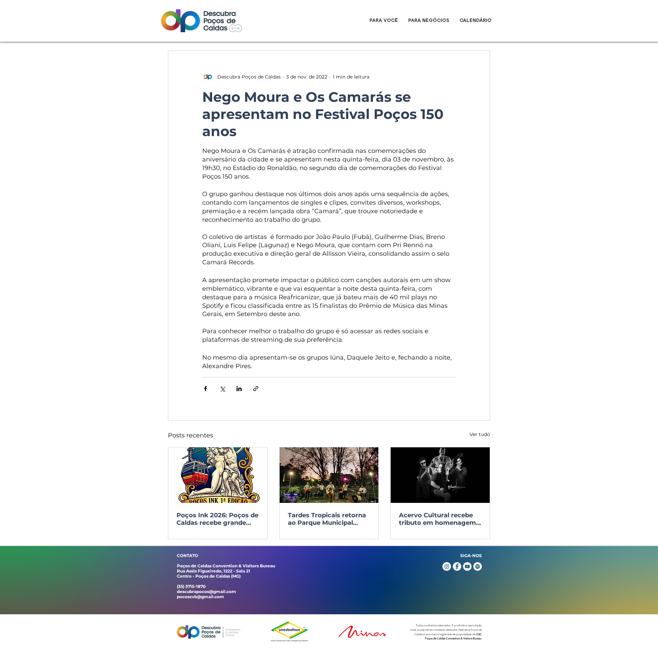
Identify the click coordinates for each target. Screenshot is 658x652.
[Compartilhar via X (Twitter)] (222, 388)
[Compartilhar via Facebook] (205, 388)
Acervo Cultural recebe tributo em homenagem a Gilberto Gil (437, 519)
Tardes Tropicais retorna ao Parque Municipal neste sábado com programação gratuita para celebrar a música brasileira (327, 519)
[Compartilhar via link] (256, 388)
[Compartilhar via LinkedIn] (239, 388)
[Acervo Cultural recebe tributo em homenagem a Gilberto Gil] (440, 475)
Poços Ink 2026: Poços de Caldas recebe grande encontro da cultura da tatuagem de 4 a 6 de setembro (217, 519)
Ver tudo (480, 434)
